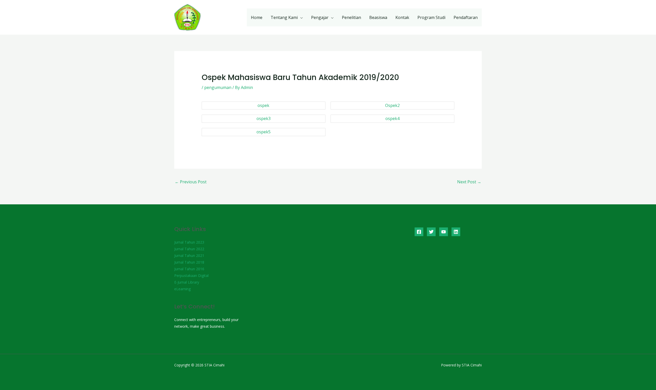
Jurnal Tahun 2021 (189, 255)
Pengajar (320, 17)
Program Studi (431, 17)
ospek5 (264, 132)
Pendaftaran (466, 17)
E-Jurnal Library (186, 282)
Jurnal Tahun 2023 (189, 242)
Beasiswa (378, 17)
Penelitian (351, 17)
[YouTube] (443, 231)
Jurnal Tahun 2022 (189, 248)
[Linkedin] (456, 231)
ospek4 (392, 118)
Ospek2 (392, 105)
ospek (263, 105)
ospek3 (264, 118)
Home (256, 17)
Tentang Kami (284, 17)
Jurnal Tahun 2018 (189, 262)
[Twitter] (431, 231)
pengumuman (217, 87)
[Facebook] (419, 231)
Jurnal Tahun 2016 (189, 268)
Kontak (402, 17)
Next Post (469, 182)
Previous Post (191, 182)
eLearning (182, 288)
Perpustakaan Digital (191, 275)
